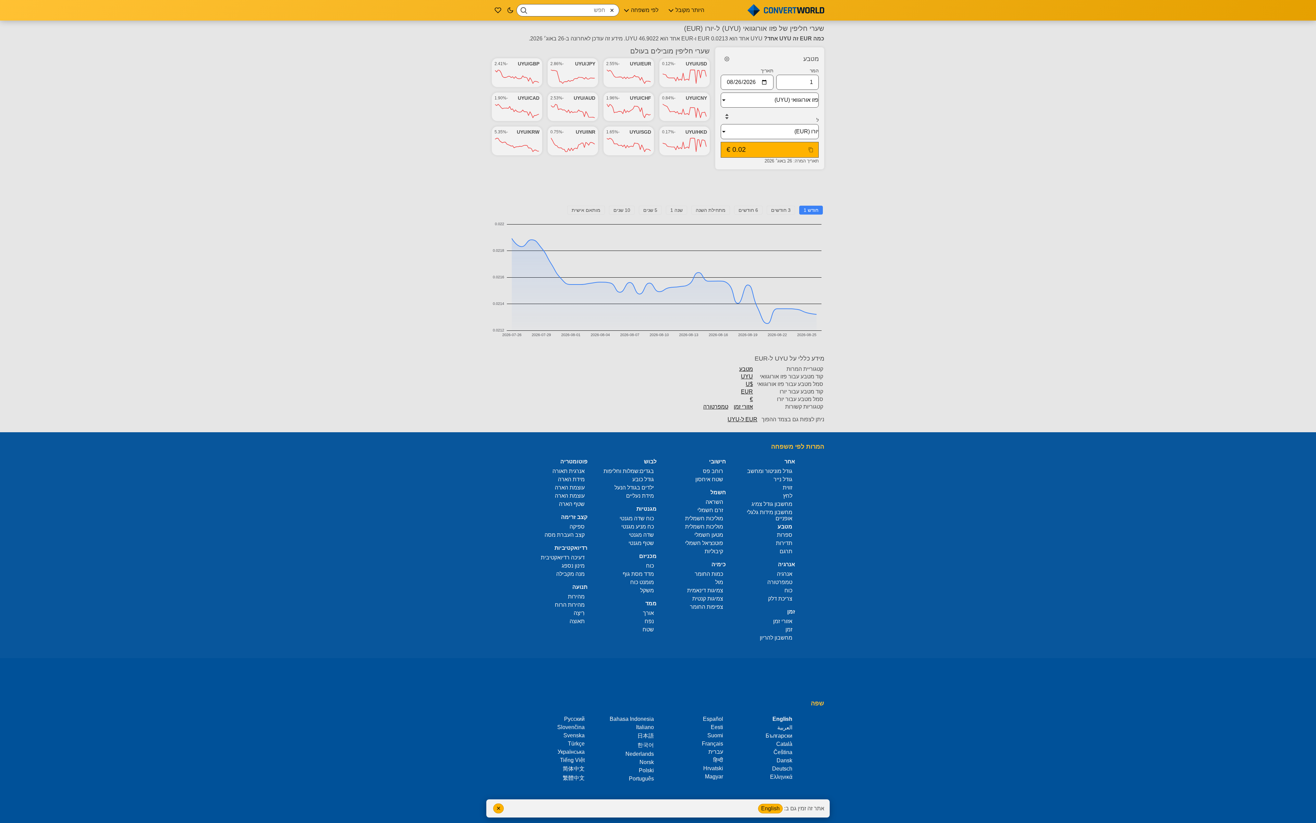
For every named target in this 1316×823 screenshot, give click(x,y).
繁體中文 (574, 778)
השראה (714, 502)
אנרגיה (784, 574)
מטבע (746, 369)
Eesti (717, 727)
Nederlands (639, 754)
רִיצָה (579, 613)
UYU (747, 376)
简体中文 (574, 769)
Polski (646, 770)
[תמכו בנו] (498, 10)
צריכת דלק (780, 599)
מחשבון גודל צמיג (772, 504)
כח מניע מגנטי (637, 527)
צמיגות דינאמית (705, 590)
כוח (788, 590)
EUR (747, 392)
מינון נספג (573, 566)
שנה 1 (676, 210)
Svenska (574, 735)
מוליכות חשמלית (704, 518)
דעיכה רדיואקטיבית (563, 557)
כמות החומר (709, 574)
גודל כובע (643, 479)
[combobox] (567, 10)
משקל (647, 590)
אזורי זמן (743, 407)
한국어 (645, 745)
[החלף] (727, 116)
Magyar (714, 776)
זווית (787, 488)
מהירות (576, 597)
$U (749, 384)
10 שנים (621, 210)
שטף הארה (572, 504)
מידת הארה (571, 479)
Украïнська (571, 752)
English (770, 808)
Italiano (645, 727)
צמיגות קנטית (707, 599)
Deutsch (782, 769)
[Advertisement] (658, 190)
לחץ (787, 496)
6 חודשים (748, 210)
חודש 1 (811, 210)
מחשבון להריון (776, 638)
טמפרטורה (715, 407)
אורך (648, 613)
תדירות (784, 543)
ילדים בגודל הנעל (634, 488)
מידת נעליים (640, 496)
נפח (649, 621)
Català (784, 744)
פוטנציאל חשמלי (704, 543)
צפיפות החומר (706, 607)
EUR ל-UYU (742, 419)
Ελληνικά (781, 777)
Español (713, 719)
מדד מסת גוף (638, 574)
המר (814, 70)
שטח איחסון (709, 479)
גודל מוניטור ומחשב (769, 471)
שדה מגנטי (641, 535)
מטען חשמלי (708, 535)
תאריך (767, 70)
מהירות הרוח (570, 605)
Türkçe (576, 744)
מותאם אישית (586, 210)
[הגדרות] (727, 59)
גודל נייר (782, 479)
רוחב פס (713, 471)
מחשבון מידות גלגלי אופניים (769, 515)
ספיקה (577, 527)
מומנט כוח (642, 582)
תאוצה (577, 621)
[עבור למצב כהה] (510, 10)
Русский (574, 719)
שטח (648, 629)
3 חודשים (781, 210)
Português (641, 779)
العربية (784, 727)
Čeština (782, 752)
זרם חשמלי (710, 510)
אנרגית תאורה (568, 471)
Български (779, 736)
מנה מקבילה (570, 574)
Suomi (715, 735)
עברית (715, 752)
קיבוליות (714, 551)
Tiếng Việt (572, 760)
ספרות (784, 535)
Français (712, 744)
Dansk (784, 760)
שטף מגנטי (641, 543)
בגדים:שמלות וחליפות (629, 471)
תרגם (786, 551)
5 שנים (650, 210)
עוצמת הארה (570, 488)
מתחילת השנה (711, 210)
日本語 (645, 736)
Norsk (646, 762)
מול (719, 582)
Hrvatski (713, 768)
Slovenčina (571, 727)
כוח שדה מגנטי (637, 518)
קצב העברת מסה (565, 535)
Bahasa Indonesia (632, 719)
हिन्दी (718, 760)
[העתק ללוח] (811, 150)
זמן (788, 629)
